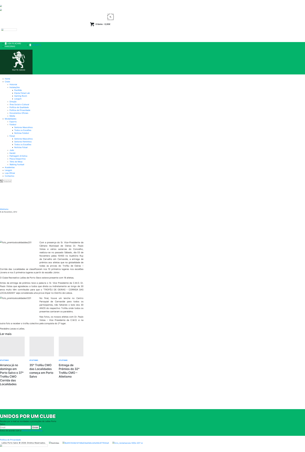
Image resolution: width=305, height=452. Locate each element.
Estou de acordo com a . (21, 430)
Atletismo (4, 209)
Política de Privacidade (32, 430)
